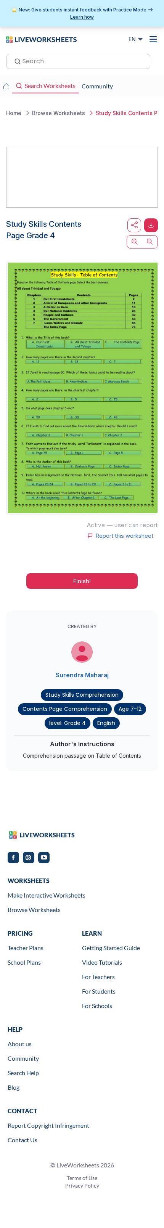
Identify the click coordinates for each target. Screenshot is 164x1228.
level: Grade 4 (67, 723)
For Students (99, 991)
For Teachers (98, 976)
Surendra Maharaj (82, 675)
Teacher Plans (25, 947)
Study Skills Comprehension (82, 695)
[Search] (15, 61)
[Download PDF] (151, 225)
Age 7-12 (130, 709)
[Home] (41, 39)
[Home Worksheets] (6, 86)
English (106, 723)
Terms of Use (82, 1178)
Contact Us (22, 1139)
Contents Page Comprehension (65, 709)
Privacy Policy (82, 1185)
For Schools (97, 1005)
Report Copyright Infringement (48, 1125)
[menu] (153, 39)
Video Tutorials (102, 962)
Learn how (82, 17)
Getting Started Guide (111, 947)
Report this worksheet (124, 536)
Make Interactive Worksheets (46, 895)
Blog (13, 1087)
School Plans (24, 962)
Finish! (82, 581)
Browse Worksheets (34, 909)
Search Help (23, 1072)
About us (20, 1043)
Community (23, 1058)
